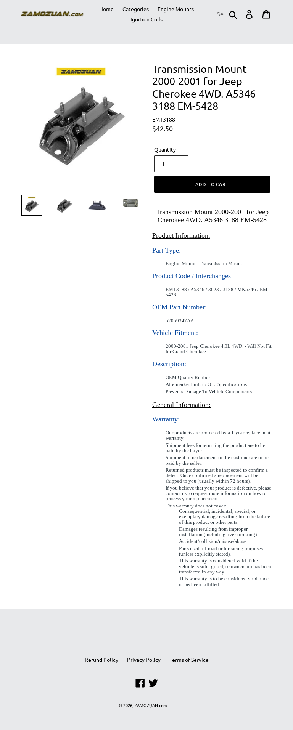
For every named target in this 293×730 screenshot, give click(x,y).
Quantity (165, 149)
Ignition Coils (146, 19)
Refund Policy (101, 659)
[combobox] (226, 14)
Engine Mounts (176, 8)
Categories (135, 8)
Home (106, 8)
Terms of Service (189, 659)
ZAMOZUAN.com (151, 705)
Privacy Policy (144, 659)
